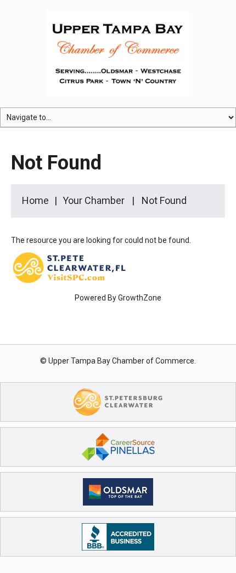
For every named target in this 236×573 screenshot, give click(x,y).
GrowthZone (139, 297)
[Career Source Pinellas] (118, 446)
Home (35, 200)
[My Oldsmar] (118, 491)
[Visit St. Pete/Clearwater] (118, 401)
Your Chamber (94, 200)
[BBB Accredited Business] (118, 536)
